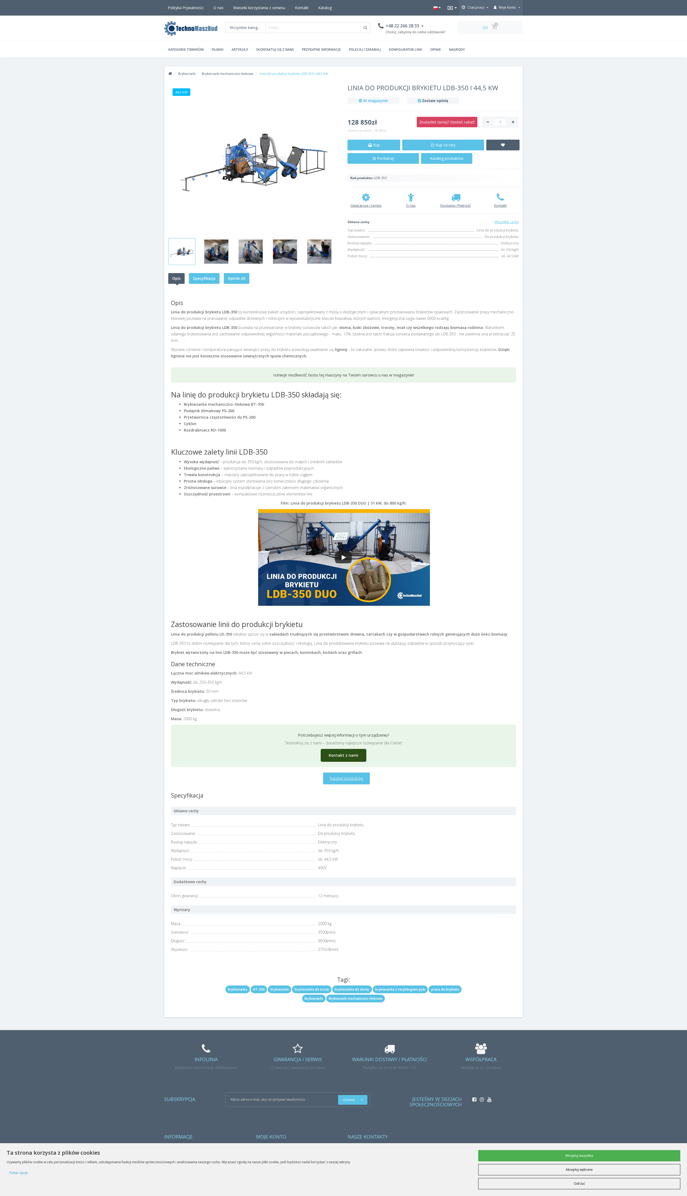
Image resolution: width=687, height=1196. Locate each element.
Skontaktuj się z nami (275, 49)
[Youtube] (488, 1098)
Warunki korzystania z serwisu (259, 7)
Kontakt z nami (343, 755)
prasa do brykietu (445, 989)
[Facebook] (473, 1098)
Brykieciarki (314, 998)
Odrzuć (579, 1183)
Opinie (435, 49)
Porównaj (385, 158)
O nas (218, 7)
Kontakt (302, 7)
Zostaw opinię (435, 100)
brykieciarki (280, 989)
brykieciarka (237, 989)
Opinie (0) (236, 278)
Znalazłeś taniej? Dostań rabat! (447, 122)
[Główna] (170, 73)
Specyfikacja (204, 278)
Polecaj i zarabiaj (365, 49)
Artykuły (240, 49)
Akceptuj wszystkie (579, 1155)
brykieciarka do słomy (352, 989)
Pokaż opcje (18, 1172)
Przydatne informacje (321, 49)
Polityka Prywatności (186, 7)
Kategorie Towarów (186, 49)
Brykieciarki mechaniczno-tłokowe (355, 998)
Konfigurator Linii (405, 49)
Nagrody (457, 49)
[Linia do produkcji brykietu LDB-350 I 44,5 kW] (253, 159)
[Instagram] (480, 1098)
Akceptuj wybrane (579, 1169)
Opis (176, 278)
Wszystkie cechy (507, 222)
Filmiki (218, 49)
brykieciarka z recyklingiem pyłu (400, 989)
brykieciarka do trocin (312, 989)
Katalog (325, 7)
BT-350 (259, 989)
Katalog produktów (446, 158)
